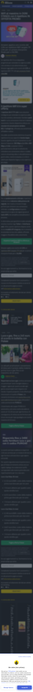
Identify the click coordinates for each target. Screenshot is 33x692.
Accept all (25, 687)
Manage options (8, 687)
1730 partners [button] (12, 671)
